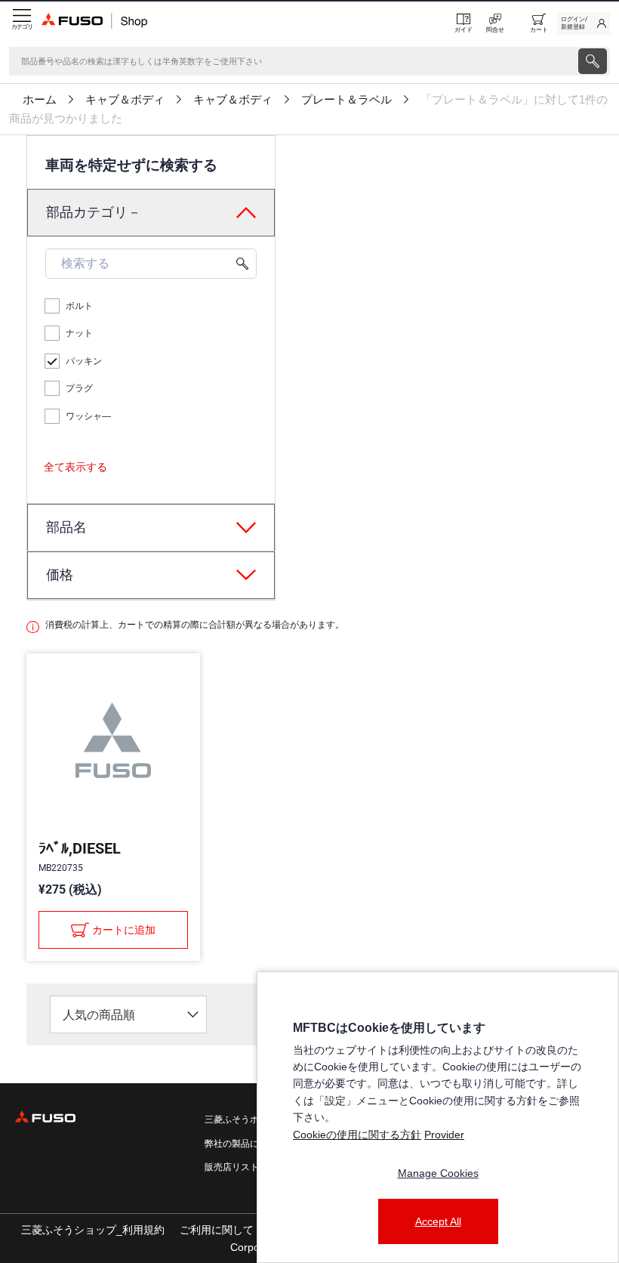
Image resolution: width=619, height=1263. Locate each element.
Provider (444, 1135)
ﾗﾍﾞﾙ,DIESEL (79, 848)
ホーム (40, 100)
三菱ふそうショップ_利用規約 (93, 1230)
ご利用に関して (217, 1230)
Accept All (438, 1221)
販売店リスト (232, 1167)
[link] (583, 23)
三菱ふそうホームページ (254, 1119)
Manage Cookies (438, 1173)
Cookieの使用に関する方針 (357, 1135)
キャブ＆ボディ (125, 100)
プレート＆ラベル (346, 100)
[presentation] (592, 61)
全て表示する (75, 467)
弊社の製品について (245, 1143)
